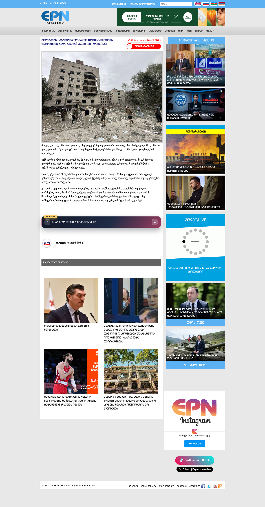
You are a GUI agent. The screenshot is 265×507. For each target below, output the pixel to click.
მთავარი (133, 486)
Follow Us (195, 443)
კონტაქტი (194, 486)
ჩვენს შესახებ (148, 486)
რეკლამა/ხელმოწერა (142, 4)
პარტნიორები (166, 486)
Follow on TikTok (197, 460)
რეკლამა (181, 486)
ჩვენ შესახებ (119, 4)
